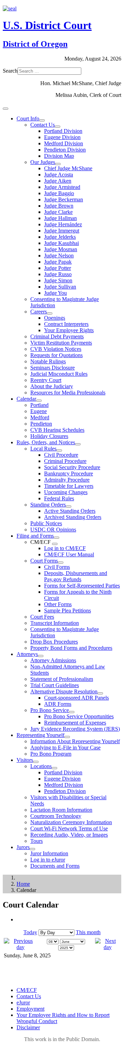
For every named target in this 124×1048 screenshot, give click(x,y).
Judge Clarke (58, 212)
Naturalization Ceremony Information (71, 822)
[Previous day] (20, 947)
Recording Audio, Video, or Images (69, 835)
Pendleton (41, 424)
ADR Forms (57, 704)
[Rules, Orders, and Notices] (78, 444)
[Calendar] (39, 401)
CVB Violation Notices (55, 349)
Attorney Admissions (53, 660)
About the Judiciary (51, 386)
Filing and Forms (35, 536)
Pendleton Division (65, 150)
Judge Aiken (57, 181)
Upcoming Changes (65, 492)
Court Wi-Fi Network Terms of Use (69, 828)
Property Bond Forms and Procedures (71, 648)
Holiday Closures (49, 436)
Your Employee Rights (69, 330)
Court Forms (44, 561)
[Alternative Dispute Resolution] (100, 693)
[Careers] (49, 313)
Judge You (55, 293)
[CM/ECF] (55, 544)
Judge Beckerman (63, 199)
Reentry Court (45, 380)
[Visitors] (36, 762)
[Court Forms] (60, 563)
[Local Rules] (59, 450)
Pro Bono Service (49, 710)
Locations (41, 766)
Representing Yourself (40, 735)
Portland (39, 405)
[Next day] (107, 947)
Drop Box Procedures (54, 642)
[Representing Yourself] (67, 737)
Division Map (59, 156)
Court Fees (42, 617)
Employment (30, 1009)
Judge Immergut (61, 231)
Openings (54, 318)
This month (88, 932)
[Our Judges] (58, 164)
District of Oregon (35, 43)
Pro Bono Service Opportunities (79, 716)
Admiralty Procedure (67, 480)
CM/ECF (27, 990)
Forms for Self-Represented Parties (82, 586)
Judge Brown (58, 206)
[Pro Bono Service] (71, 712)
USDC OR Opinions (53, 529)
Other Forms (58, 604)
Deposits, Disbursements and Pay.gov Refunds (75, 576)
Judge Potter (57, 268)
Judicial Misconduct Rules (58, 374)
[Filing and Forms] (56, 538)
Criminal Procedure (65, 461)
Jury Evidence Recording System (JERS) (75, 729)
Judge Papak (58, 262)
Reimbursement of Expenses (75, 723)
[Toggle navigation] (5, 109)
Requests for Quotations (56, 355)
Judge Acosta (58, 174)
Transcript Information (54, 623)
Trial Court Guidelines (54, 685)
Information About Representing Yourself (75, 741)
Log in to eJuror (47, 860)
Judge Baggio (59, 193)
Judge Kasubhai (61, 243)
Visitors (25, 760)
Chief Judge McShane (68, 168)
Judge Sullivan (60, 287)
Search (10, 71)
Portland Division (63, 131)
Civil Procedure (61, 455)
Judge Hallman (60, 218)
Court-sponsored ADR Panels (76, 698)
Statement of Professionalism (61, 679)
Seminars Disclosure (52, 368)
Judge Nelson (59, 255)
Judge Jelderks (60, 237)
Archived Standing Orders (72, 517)
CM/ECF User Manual (69, 554)
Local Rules (43, 449)
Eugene (38, 411)
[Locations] (54, 768)
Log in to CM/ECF (65, 548)
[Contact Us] (57, 127)
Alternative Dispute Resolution (63, 691)
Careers (38, 312)
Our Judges (42, 162)
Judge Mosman (60, 249)
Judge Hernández (63, 224)
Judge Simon (58, 280)
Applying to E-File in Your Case (65, 747)
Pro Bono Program (50, 754)
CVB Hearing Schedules (57, 430)
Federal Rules (59, 498)
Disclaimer (28, 1027)
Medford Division (63, 143)
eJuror (23, 1002)
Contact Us (42, 125)
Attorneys (27, 654)
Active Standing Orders (69, 511)
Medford (39, 417)
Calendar (26, 399)
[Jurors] (32, 849)
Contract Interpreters (66, 324)
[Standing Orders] (68, 506)
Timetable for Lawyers (68, 486)
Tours (36, 841)
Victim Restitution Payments (61, 343)
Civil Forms (57, 567)
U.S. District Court (47, 25)
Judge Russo (58, 274)
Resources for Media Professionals (67, 392)
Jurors (23, 847)
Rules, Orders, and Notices (46, 442)
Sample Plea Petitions (67, 610)
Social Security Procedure (72, 467)
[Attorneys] (40, 656)
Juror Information (49, 853)
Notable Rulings (48, 361)
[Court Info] (42, 120)
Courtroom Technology (55, 816)
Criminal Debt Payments (57, 336)
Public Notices (46, 523)
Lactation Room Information (61, 810)
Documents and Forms (55, 866)
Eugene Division (62, 137)
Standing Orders (48, 505)
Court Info (28, 118)
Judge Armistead (62, 187)
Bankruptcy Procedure (68, 473)
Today (30, 932)
